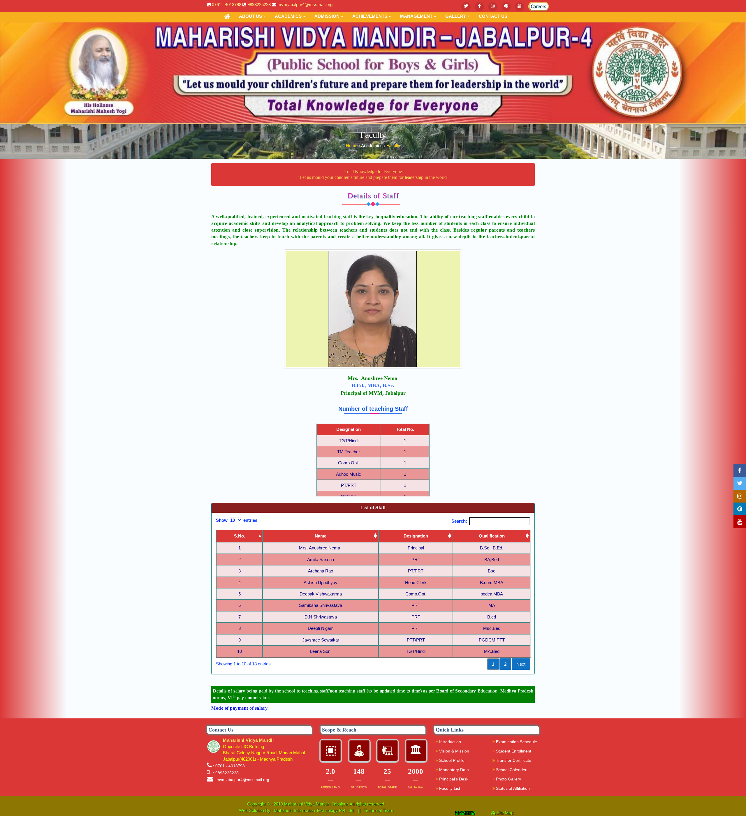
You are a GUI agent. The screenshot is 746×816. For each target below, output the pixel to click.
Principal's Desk (453, 779)
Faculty (393, 145)
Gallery (456, 16)
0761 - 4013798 (226, 4)
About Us (251, 16)
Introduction (449, 741)
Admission (327, 16)
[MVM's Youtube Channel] (519, 6)
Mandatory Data (453, 769)
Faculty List (449, 788)
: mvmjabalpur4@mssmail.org (241, 779)
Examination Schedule (516, 741)
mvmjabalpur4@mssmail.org (304, 4)
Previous (473, 664)
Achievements (370, 16)
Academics (289, 16)
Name (320, 535)
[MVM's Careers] (533, 5)
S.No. (239, 535)
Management (417, 16)
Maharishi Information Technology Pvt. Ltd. (315, 810)
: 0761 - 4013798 (229, 766)
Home (352, 145)
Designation (416, 535)
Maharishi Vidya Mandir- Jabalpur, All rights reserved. (334, 803)
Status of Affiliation (512, 788)
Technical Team (378, 810)
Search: (459, 521)
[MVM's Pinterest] (506, 6)
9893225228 (259, 4)
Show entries (236, 520)
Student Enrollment (513, 751)
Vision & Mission (453, 751)
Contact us (493, 16)
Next (520, 664)
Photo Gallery (508, 779)
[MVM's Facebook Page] (479, 6)
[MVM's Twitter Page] (466, 6)
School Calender (511, 769)
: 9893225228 (225, 773)
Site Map (507, 812)
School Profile (451, 760)
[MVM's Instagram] (492, 6)
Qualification (492, 535)
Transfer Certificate (513, 760)
